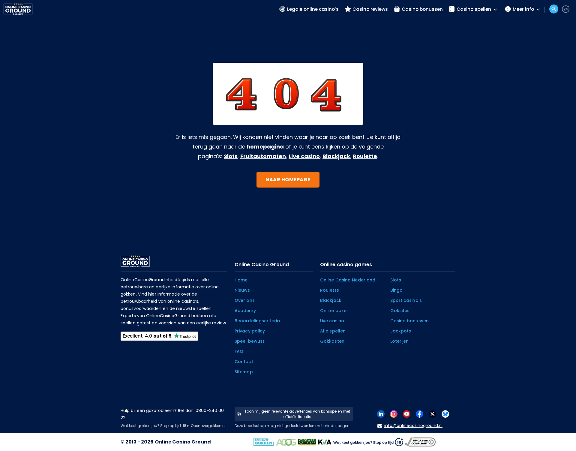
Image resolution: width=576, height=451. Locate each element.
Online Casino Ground (183, 441)
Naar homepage (288, 179)
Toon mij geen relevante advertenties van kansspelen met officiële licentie (297, 414)
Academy (245, 311)
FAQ (239, 351)
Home (241, 280)
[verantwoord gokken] (565, 9)
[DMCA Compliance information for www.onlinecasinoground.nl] (421, 441)
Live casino (304, 156)
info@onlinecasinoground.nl (413, 425)
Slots (231, 156)
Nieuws (242, 290)
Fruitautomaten (263, 156)
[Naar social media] (381, 413)
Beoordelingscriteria (257, 321)
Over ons (245, 300)
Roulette (365, 156)
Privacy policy (250, 331)
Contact (244, 362)
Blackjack (336, 156)
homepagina (265, 146)
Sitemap (244, 372)
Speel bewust (249, 341)
